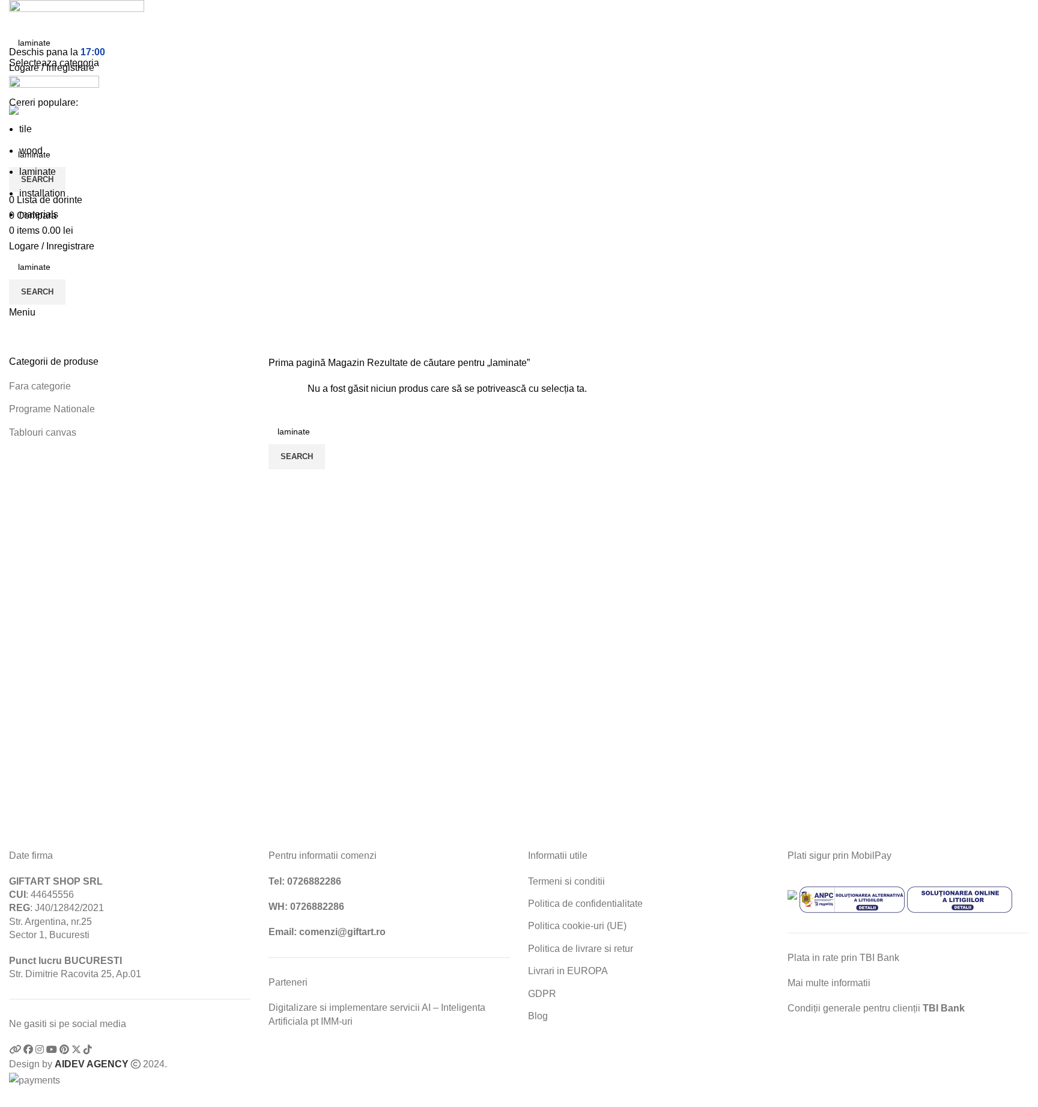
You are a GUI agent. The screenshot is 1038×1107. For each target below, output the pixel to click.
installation (42, 193)
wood (31, 150)
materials (38, 214)
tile (25, 129)
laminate (37, 171)
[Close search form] (15, 15)
